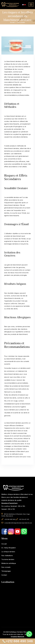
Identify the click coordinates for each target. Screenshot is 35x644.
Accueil (12, 22)
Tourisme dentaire (7, 559)
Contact (4, 575)
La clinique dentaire (8, 552)
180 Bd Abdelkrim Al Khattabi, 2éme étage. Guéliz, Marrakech (15, 515)
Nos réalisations (7, 555)
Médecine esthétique (8, 563)
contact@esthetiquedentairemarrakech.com (18, 523)
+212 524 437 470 (24, 519)
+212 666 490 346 (9, 519)
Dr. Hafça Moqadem (8, 548)
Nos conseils (5, 567)
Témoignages (6, 571)
